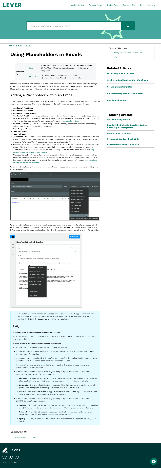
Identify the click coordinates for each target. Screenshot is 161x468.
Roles (31, 68)
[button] (153, 461)
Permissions (34, 76)
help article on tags (70, 121)
